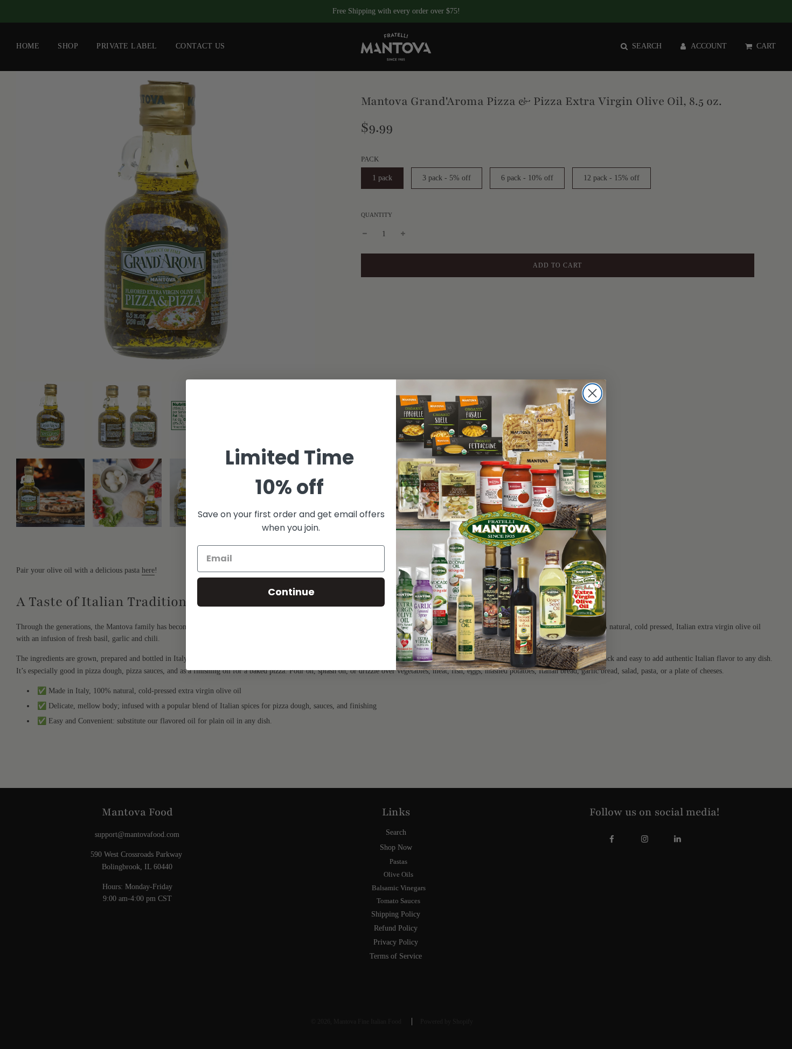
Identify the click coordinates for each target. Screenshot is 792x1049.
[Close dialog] (592, 393)
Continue (291, 592)
